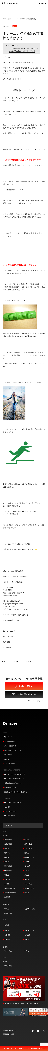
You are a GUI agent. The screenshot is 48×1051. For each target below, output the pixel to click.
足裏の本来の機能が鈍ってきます (24, 51)
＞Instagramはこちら (11, 620)
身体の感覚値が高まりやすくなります (25, 48)
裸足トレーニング (12, 45)
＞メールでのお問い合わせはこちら (16, 615)
